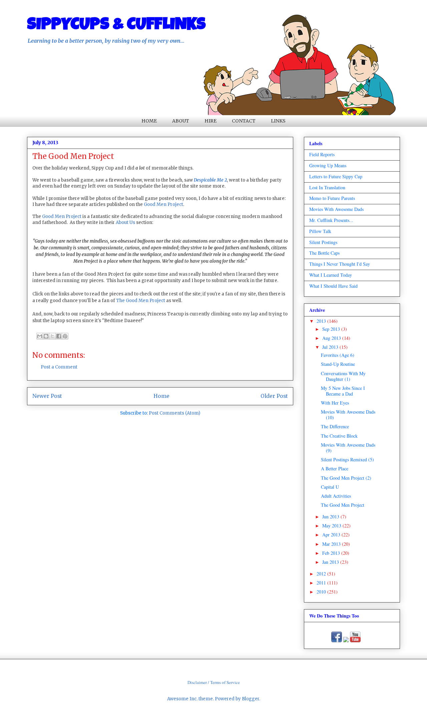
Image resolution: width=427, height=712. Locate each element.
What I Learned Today (330, 275)
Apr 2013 (332, 534)
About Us (125, 222)
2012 (322, 573)
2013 (322, 321)
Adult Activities (336, 496)
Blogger (250, 699)
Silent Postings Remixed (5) (347, 459)
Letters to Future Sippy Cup (335, 176)
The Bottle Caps (324, 253)
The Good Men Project (140, 300)
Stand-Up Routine (338, 364)
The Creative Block (339, 436)
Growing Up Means (327, 165)
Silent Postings (323, 242)
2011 (322, 582)
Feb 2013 (331, 553)
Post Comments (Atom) (174, 413)
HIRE (210, 121)
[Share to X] (52, 336)
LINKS (278, 121)
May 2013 (332, 525)
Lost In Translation (327, 187)
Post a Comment (59, 367)
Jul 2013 (331, 347)
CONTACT (244, 121)
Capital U (330, 487)
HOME (149, 121)
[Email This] (39, 336)
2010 (322, 591)
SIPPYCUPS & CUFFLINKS (116, 25)
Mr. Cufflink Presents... (331, 220)
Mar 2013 (332, 544)
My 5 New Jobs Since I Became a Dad (343, 391)
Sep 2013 (331, 329)
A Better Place (334, 468)
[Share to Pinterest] (65, 336)
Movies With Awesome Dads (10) (348, 415)
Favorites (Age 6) (337, 355)
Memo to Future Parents (332, 198)
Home (161, 396)
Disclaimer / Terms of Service (213, 682)
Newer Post (47, 396)
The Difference (335, 426)
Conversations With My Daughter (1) (343, 376)
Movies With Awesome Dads (336, 209)
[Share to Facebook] (58, 336)
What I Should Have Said (333, 286)
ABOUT (180, 121)
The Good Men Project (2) (346, 478)
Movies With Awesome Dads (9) (348, 448)
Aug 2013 (332, 338)
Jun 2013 (331, 516)
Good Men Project (163, 204)
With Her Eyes (335, 403)
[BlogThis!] (46, 336)
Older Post (274, 396)
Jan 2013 (331, 562)
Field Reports (322, 154)
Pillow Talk (320, 231)
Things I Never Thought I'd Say (339, 264)
